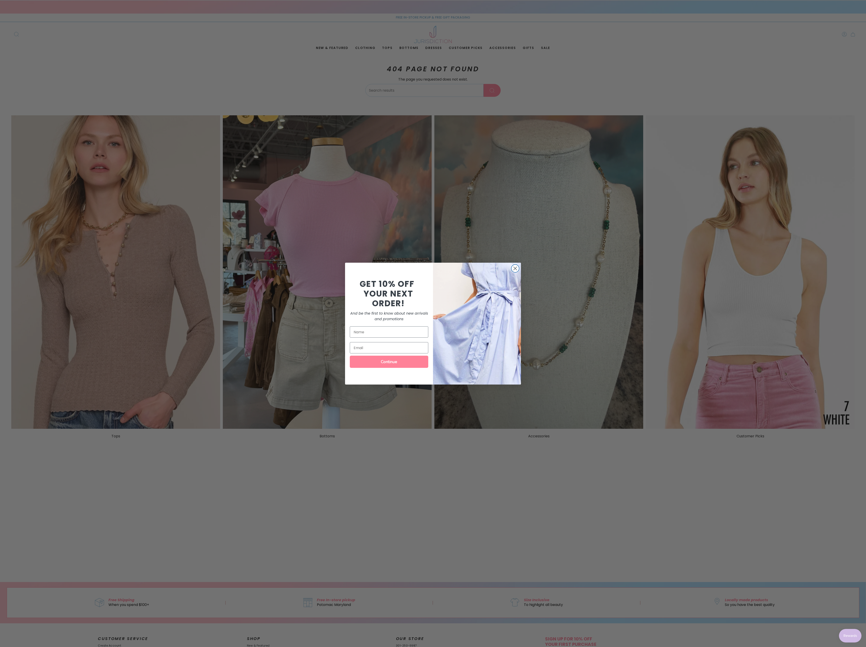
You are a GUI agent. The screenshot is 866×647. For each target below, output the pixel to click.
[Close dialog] (515, 268)
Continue (389, 361)
